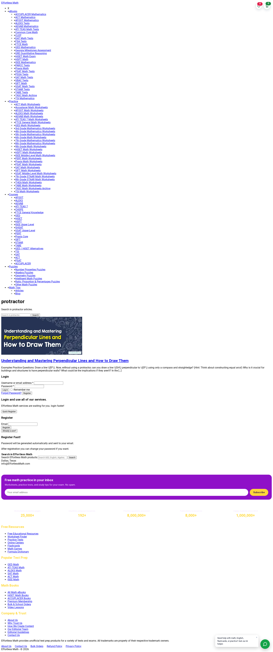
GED (17, 215)
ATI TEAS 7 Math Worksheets (31, 119)
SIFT (18, 239)
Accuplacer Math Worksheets (31, 107)
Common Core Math (26, 32)
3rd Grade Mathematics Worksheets (35, 128)
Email (4, 423)
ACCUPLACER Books (19, 598)
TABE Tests (21, 92)
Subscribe (259, 492)
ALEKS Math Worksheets (29, 113)
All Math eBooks (17, 592)
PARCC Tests (22, 65)
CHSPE (19, 209)
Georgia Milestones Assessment (33, 50)
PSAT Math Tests (25, 71)
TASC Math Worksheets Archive (32, 188)
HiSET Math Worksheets (28, 149)
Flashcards (14, 545)
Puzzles (13, 266)
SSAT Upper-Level (25, 230)
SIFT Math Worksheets (28, 170)
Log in (5, 390)
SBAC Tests (21, 80)
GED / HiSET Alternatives (29, 248)
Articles (19, 290)
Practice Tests (15, 539)
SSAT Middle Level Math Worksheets (35, 173)
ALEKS (19, 200)
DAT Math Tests (24, 38)
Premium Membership (20, 601)
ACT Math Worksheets (27, 104)
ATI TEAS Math (16, 567)
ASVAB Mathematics (26, 26)
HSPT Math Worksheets (28, 152)
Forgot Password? (11, 393)
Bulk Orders (36, 646)
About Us (13, 620)
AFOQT (19, 197)
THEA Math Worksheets (28, 182)
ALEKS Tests (22, 23)
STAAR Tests (22, 89)
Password (7, 386)
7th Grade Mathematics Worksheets (35, 140)
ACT (17, 257)
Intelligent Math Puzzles (28, 278)
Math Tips (14, 287)
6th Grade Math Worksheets (30, 137)
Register (27, 393)
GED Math (13, 564)
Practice (13, 101)
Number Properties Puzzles (30, 269)
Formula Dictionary (18, 551)
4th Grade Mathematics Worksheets (35, 131)
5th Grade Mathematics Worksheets (35, 134)
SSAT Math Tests (25, 86)
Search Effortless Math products (19, 457)
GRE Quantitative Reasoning (31, 53)
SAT (17, 254)
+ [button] (8, 11)
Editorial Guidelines (18, 632)
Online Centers (16, 542)
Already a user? (9, 431)
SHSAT (19, 227)
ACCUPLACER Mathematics (30, 14)
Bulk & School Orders (19, 604)
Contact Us (14, 635)
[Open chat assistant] (265, 644)
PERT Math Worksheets (28, 158)
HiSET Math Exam (25, 56)
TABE (18, 245)
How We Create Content (21, 626)
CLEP (18, 35)
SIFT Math (21, 83)
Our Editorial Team (18, 629)
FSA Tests (21, 41)
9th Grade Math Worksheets (30, 146)
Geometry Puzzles (25, 275)
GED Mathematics (25, 47)
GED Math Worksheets (27, 125)
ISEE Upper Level (24, 224)
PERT (18, 233)
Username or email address (17, 382)
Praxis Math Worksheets (28, 161)
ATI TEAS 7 (21, 206)
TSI (17, 251)
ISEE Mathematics (25, 62)
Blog (17, 293)
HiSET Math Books (18, 595)
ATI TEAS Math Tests (27, 29)
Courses (13, 194)
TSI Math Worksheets (27, 191)
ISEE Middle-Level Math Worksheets (35, 155)
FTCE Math (21, 44)
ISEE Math (13, 579)
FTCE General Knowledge (29, 212)
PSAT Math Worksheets (28, 164)
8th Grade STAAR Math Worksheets (35, 179)
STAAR (19, 242)
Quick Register (9, 411)
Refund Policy (54, 646)
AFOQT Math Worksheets (29, 110)
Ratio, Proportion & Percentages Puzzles (37, 281)
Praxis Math (22, 68)
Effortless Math (9, 2)
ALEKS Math (15, 570)
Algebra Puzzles (24, 272)
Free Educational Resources (23, 533)
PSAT (18, 260)
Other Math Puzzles (26, 284)
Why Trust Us (15, 623)
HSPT (18, 221)
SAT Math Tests (24, 77)
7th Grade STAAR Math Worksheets (35, 176)
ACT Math (13, 576)
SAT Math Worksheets (27, 167)
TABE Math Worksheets (28, 185)
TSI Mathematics (24, 98)
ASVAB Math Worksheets (29, 116)
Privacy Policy (73, 646)
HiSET (18, 218)
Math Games (15, 548)
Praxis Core (21, 236)
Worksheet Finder (17, 536)
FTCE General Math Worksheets (33, 122)
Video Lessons (16, 607)
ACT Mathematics (25, 17)
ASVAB (19, 203)
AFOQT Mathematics (27, 20)
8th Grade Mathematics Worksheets (35, 143)
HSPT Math (21, 59)
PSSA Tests (21, 74)
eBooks (13, 11)
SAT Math (13, 573)
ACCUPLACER (23, 263)
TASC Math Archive (26, 95)
